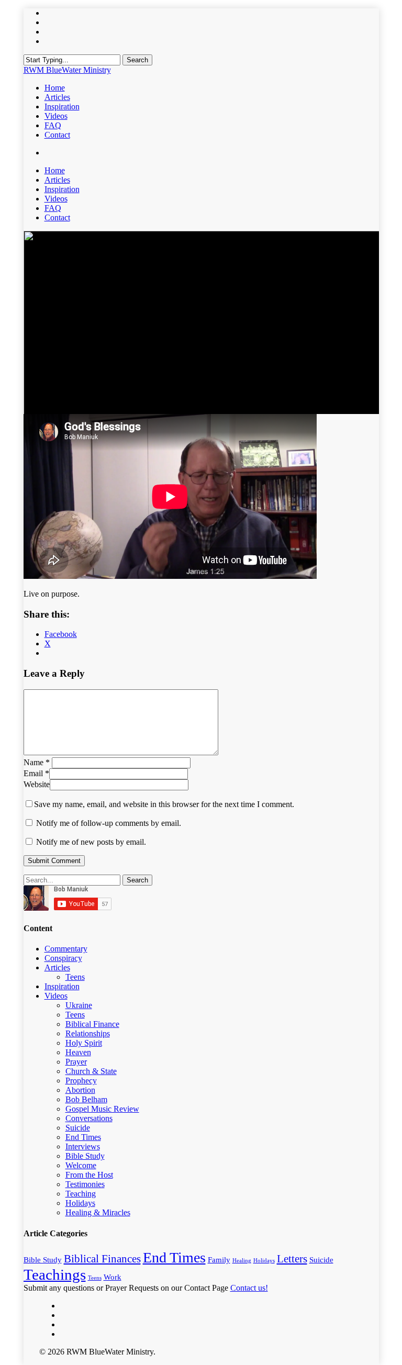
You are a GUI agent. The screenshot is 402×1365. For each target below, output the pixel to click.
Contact (57, 217)
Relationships (87, 1033)
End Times (83, 1137)
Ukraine (78, 1005)
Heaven (78, 1052)
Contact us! (249, 1287)
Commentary (65, 948)
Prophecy (81, 1080)
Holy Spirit (83, 1042)
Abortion (80, 1090)
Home (54, 170)
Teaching (80, 1193)
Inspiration (62, 189)
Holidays (80, 1203)
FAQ (52, 208)
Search (137, 60)
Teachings (55, 1274)
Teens (75, 976)
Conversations (89, 1118)
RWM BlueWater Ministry (67, 69)
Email (36, 773)
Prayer (76, 1061)
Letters (292, 1258)
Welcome (80, 1165)
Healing (241, 1260)
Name (37, 762)
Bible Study (85, 1155)
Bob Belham (86, 1099)
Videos (56, 198)
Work (112, 1276)
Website (37, 784)
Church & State (91, 1071)
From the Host (89, 1174)
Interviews (82, 1146)
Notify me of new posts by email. (91, 841)
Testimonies (85, 1184)
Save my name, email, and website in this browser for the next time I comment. (164, 804)
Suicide (77, 1127)
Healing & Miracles (97, 1212)
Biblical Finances (102, 1258)
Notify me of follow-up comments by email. (108, 823)
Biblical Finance (92, 1024)
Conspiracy (63, 958)
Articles (57, 179)
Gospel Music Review (102, 1108)
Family (219, 1259)
